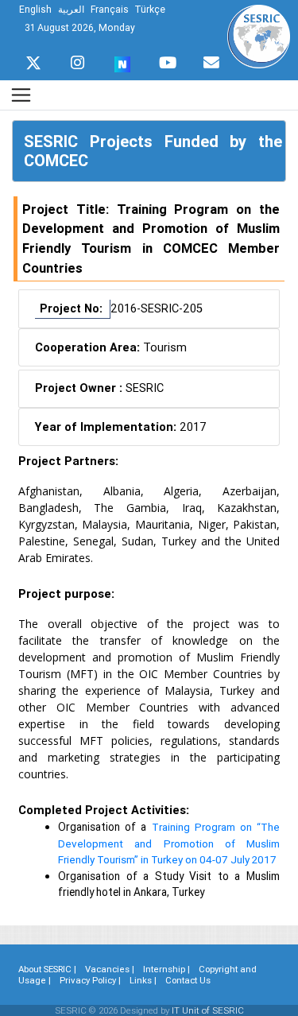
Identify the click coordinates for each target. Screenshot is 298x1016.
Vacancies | (109, 969)
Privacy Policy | (90, 980)
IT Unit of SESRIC (208, 1010)
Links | (143, 980)
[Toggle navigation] (21, 95)
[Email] (211, 59)
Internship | (166, 969)
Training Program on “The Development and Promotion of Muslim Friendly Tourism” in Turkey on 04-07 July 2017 (169, 843)
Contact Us (188, 980)
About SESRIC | (47, 969)
